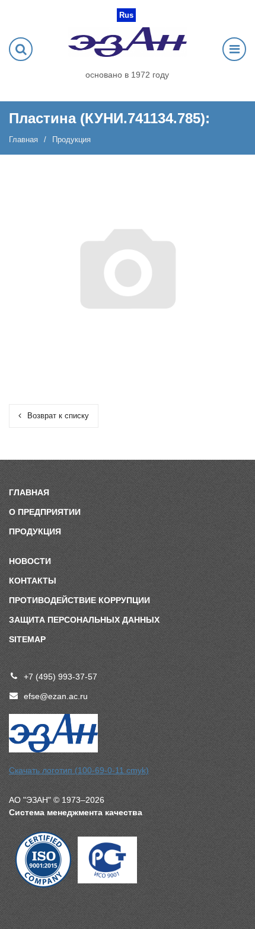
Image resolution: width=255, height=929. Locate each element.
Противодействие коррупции (79, 600)
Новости (30, 561)
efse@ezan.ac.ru (56, 696)
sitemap (27, 639)
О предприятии (45, 512)
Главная (23, 139)
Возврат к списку (58, 415)
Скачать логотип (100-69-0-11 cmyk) (79, 770)
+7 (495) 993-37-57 (60, 676)
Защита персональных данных (84, 619)
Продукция (35, 531)
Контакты (32, 580)
